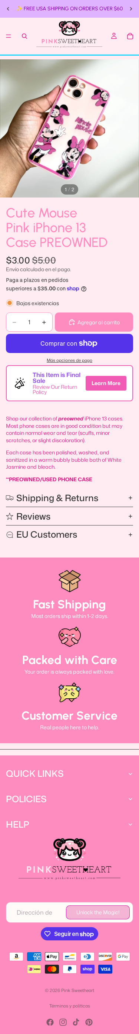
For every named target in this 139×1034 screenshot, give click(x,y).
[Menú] (8, 36)
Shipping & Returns (57, 498)
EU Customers (46, 534)
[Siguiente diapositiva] (131, 9)
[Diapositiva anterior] (8, 9)
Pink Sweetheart (77, 990)
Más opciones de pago (69, 360)
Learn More (106, 383)
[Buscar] (24, 36)
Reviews (33, 516)
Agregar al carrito (98, 322)
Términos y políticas (69, 1006)
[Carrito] (130, 36)
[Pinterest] (89, 1022)
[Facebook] (50, 1022)
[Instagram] (63, 1022)
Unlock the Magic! (97, 912)
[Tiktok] (76, 1022)
